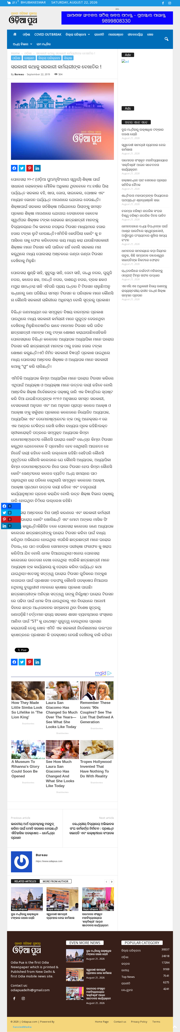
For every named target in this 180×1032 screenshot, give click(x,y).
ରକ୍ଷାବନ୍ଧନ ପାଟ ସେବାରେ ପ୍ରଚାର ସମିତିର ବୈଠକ (144, 182)
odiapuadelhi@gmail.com (30, 990)
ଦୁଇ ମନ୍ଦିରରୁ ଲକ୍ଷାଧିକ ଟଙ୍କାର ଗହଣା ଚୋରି (24, 916)
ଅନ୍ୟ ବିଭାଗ (20, 44)
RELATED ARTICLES (25, 881)
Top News (128, 977)
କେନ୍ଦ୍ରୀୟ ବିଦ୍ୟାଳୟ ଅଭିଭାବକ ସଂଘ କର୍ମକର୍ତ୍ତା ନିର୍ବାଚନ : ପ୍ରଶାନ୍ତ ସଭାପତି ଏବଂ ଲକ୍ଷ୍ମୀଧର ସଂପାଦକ (91, 828)
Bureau (19, 74)
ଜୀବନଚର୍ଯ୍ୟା (135, 34)
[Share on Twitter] (22, 168)
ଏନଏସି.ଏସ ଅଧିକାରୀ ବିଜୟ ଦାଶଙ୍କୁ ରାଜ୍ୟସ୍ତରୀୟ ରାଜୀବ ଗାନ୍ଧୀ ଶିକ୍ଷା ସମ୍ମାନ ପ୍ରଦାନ (144, 290)
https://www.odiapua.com (49, 861)
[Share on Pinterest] (29, 168)
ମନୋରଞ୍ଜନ (115, 34)
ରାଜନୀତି (99, 34)
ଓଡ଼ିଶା (26, 34)
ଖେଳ (150, 34)
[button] (166, 39)
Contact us (120, 1021)
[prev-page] (106, 881)
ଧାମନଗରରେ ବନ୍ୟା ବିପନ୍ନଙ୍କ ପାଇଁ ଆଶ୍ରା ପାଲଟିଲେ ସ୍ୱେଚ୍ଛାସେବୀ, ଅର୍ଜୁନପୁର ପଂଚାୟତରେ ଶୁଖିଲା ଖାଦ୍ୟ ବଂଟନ (144, 233)
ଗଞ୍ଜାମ (29, 58)
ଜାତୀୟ (125, 970)
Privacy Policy (139, 1021)
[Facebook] (163, 3)
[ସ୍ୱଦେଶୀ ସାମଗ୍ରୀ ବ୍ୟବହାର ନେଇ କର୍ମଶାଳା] (62, 899)
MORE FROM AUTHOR (55, 881)
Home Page (102, 1021)
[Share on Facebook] (14, 168)
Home (15, 53)
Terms (156, 1021)
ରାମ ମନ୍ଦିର (44, 44)
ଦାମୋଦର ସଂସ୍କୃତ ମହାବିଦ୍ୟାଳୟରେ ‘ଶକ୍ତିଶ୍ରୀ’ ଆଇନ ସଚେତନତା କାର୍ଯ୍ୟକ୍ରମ (95, 919)
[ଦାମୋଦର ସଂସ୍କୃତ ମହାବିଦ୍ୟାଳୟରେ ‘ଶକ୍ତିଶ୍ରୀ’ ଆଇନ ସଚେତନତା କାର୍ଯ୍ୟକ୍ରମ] (98, 899)
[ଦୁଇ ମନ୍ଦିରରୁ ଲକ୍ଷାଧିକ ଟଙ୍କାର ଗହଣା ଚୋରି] (27, 899)
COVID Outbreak (47, 34)
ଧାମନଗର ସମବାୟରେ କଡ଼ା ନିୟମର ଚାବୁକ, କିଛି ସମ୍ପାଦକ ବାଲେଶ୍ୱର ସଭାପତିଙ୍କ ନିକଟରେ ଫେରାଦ (144, 255)
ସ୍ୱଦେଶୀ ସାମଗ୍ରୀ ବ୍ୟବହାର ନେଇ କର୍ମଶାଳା (60, 916)
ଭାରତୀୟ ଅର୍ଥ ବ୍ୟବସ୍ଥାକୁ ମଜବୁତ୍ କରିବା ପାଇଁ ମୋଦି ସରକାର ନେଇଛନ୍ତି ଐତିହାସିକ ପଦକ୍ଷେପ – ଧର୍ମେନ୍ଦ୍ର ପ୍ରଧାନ (34, 830)
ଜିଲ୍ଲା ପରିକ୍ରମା (76, 34)
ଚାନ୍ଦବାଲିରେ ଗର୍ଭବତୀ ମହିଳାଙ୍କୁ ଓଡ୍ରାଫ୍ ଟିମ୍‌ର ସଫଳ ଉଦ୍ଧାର (142, 272)
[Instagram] (169, 3)
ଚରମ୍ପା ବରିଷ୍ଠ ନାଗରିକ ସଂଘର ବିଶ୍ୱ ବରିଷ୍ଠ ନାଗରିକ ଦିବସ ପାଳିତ (144, 213)
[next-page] (112, 881)
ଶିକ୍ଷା (68, 58)
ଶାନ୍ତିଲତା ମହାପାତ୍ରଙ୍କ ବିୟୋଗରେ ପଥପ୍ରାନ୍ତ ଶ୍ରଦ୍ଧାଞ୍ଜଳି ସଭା (145, 197)
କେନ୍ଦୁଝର (127, 990)
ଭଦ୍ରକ (125, 964)
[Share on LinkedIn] (37, 168)
